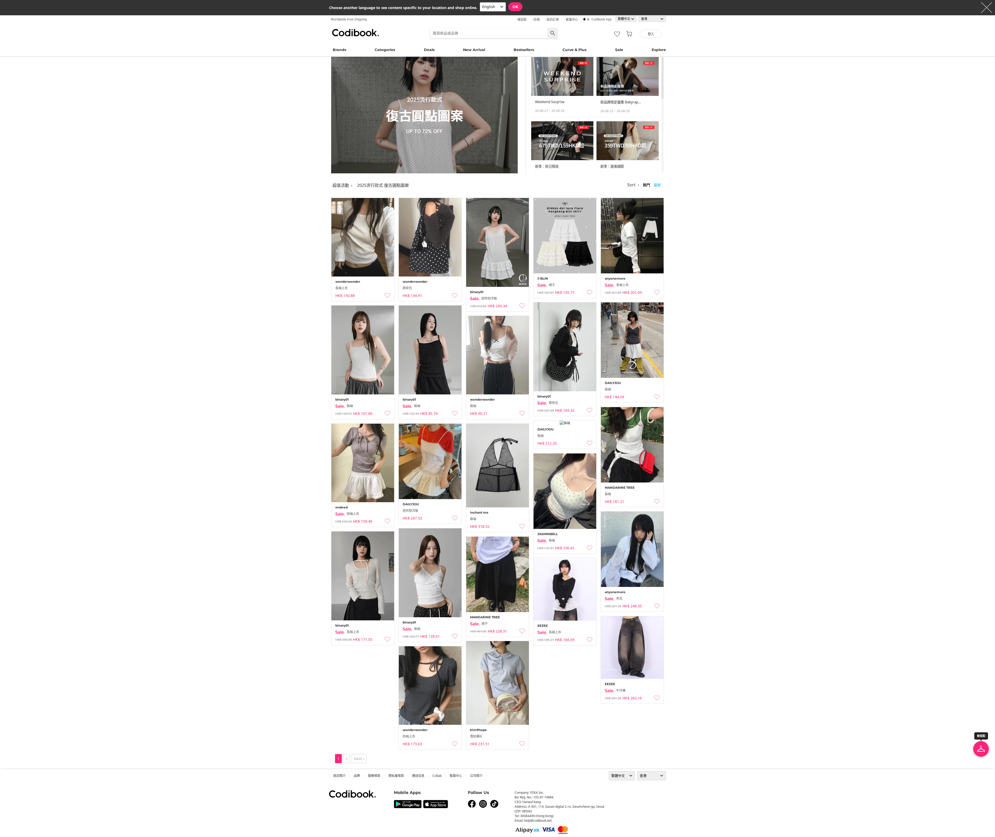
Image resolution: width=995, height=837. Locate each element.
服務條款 (374, 776)
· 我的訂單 (552, 19)
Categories (385, 49)
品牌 (357, 776)
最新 (657, 184)
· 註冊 (536, 19)
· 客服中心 (571, 19)
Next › (359, 758)
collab (437, 776)
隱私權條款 (396, 776)
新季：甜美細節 (612, 166)
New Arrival (474, 49)
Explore (659, 49)
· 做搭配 (521, 19)
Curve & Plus (574, 49)
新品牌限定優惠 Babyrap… (620, 102)
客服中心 (456, 776)
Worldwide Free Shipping (349, 19)
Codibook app (602, 19)
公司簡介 (476, 776)
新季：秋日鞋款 (547, 166)
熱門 (646, 184)
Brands (339, 49)
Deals (429, 49)
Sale (619, 49)
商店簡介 (339, 776)
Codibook (355, 32)
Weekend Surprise (550, 102)
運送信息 (418, 776)
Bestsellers (524, 49)
